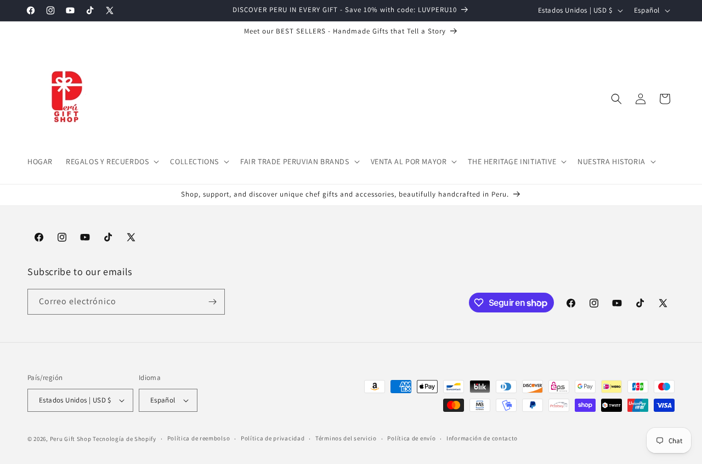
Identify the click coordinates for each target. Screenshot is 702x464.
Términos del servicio (346, 438)
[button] (111, 161)
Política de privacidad (272, 438)
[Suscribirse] (212, 302)
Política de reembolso (198, 438)
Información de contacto (482, 438)
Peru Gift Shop (71, 439)
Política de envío (411, 438)
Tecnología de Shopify (124, 439)
